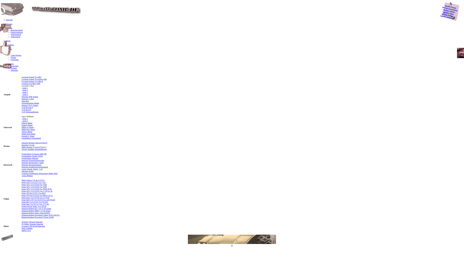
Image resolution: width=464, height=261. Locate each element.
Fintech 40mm (27, 125)
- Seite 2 (25, 90)
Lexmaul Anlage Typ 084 (31, 77)
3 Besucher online (455, 246)
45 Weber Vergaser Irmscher (32, 224)
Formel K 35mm (28, 136)
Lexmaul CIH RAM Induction (33, 226)
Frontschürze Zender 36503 (32, 156)
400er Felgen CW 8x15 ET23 (33, 180)
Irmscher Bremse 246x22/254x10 (34, 143)
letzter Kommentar (450, 9)
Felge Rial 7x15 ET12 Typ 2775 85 (35, 204)
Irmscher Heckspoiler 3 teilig (33, 163)
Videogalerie (15, 37)
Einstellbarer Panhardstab (31, 138)
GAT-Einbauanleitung (30, 112)
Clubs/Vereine (16, 55)
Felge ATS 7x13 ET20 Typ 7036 (34, 185)
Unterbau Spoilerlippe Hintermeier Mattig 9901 (40, 174)
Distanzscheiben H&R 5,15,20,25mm (36, 211)
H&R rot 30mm (28, 127)
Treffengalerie (16, 35)
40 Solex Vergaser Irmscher (32, 222)
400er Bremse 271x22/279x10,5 (34, 147)
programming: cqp (9, 246)
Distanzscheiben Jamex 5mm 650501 (36, 213)
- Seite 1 (25, 88)
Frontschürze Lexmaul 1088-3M (34, 154)
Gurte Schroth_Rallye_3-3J (32, 169)
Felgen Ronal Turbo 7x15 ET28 (34, 206)
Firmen (13, 58)
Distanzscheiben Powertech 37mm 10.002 (38, 217)
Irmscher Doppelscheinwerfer (33, 161)
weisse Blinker (27, 176)
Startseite (9, 20)
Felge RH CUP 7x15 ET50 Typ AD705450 (38, 200)
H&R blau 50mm (28, 130)
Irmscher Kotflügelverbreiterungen (35, 167)
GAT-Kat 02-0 (27, 108)
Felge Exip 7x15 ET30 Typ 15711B (35, 198)
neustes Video (448, 13)
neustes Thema (450, 6)
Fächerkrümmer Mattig (30, 103)
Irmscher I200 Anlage (30, 97)
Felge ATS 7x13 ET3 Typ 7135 (34, 182)
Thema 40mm (27, 132)
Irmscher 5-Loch (28, 145)
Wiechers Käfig (27, 171)
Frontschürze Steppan (30, 158)
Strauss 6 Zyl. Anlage (30, 105)
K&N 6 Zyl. (26, 231)
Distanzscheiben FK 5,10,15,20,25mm (36, 209)
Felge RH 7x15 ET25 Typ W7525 (35, 202)
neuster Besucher (447, 17)
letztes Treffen (447, 15)
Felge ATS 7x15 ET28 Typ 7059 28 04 (37, 189)
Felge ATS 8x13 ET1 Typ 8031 (34, 193)
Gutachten (14, 66)
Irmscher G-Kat (28, 99)
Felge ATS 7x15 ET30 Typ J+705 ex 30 (37, 191)
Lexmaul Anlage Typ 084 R (32, 81)
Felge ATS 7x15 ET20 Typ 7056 (34, 187)
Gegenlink (15, 60)
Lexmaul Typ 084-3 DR (31, 84)
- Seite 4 (25, 95)
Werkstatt (14, 70)
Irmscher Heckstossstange (31, 165)
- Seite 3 (25, 92)
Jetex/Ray (25, 101)
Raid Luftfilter (27, 228)
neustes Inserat (448, 11)
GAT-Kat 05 (26, 110)
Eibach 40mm (27, 123)
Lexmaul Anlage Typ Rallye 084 (34, 79)
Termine (14, 68)
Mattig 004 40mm (28, 134)
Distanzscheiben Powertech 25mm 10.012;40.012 (41, 215)
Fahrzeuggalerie (17, 32)
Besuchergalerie (17, 30)
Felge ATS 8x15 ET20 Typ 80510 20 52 (37, 196)
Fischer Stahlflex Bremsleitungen (34, 149)
